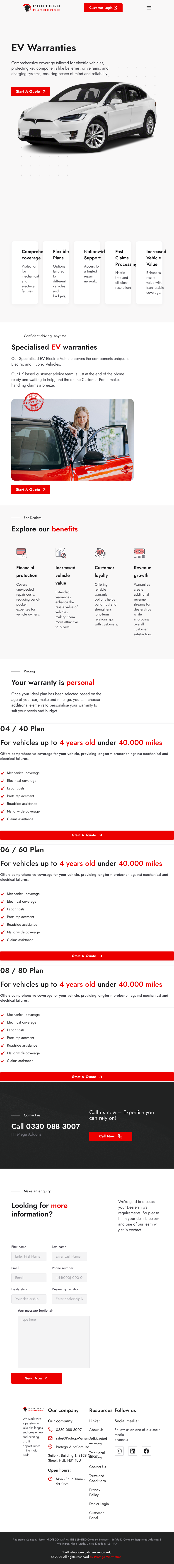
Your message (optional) (35, 1310)
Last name (59, 1247)
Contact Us (97, 1466)
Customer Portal (96, 1515)
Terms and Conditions (97, 1478)
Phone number (62, 1268)
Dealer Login (99, 1503)
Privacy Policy (94, 1492)
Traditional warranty (97, 1455)
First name (19, 1247)
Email (15, 1268)
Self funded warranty (98, 1441)
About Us (96, 1429)
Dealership (19, 1289)
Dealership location (66, 1289)
